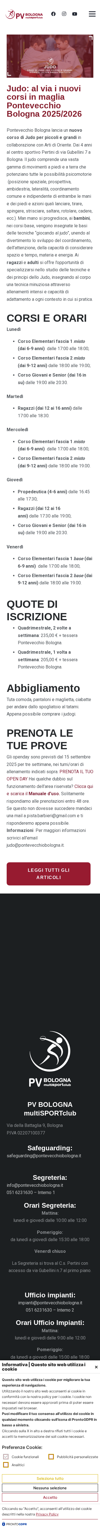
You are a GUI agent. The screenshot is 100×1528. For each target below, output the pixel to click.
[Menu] (92, 14)
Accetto (50, 1497)
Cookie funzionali (25, 1457)
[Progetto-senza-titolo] (24, 14)
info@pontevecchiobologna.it (35, 1185)
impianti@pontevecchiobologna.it (50, 1302)
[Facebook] (53, 13)
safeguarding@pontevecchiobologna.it (44, 1155)
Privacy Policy (47, 1514)
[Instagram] (63, 13)
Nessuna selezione (50, 1488)
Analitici (18, 1465)
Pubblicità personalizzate (77, 1457)
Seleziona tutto (50, 1478)
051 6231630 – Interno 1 (31, 1192)
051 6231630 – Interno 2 (50, 1310)
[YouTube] (74, 13)
